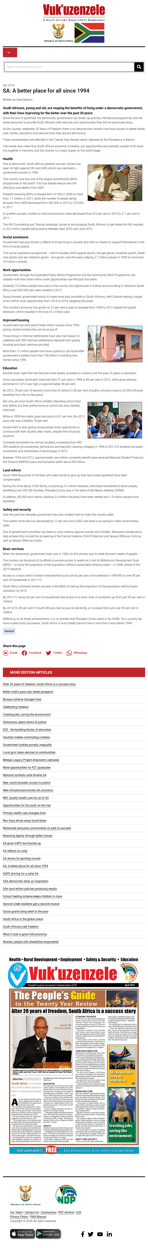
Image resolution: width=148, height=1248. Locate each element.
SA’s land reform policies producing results (30, 888)
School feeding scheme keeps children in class (32, 896)
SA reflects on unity (15, 851)
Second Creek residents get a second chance (31, 904)
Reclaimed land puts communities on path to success (37, 828)
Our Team (16, 1212)
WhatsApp (80, 652)
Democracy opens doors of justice (24, 722)
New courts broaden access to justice (26, 782)
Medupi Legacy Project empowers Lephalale (31, 760)
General (9, 631)
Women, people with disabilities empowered (30, 941)
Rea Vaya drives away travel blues (24, 820)
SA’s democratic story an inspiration (25, 881)
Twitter (57, 652)
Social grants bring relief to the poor (25, 911)
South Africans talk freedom (21, 926)
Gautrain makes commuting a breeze (26, 737)
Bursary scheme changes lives (22, 699)
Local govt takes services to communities (29, 752)
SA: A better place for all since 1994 (25, 866)
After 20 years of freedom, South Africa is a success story (39, 684)
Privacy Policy (19, 1216)
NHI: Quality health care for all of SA (26, 798)
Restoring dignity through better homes (27, 835)
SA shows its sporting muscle (21, 858)
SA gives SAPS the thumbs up (22, 843)
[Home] (74, 23)
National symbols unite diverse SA (24, 775)
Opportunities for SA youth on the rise (27, 805)
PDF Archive (66, 1212)
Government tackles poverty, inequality (27, 744)
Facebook (35, 652)
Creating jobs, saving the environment (27, 714)
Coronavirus (48, 1212)
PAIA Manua (38, 1216)
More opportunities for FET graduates (27, 767)
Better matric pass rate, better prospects (28, 691)
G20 (78, 1212)
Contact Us (32, 1212)
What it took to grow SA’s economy (25, 934)
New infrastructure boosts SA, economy (28, 790)
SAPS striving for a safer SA (20, 873)
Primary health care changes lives (24, 813)
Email (13, 652)
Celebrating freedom (16, 707)
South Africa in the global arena (23, 919)
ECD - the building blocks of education (27, 729)
